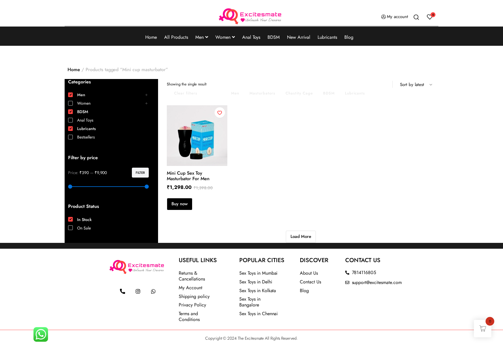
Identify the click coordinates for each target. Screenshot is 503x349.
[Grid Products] (378, 84)
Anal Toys (251, 37)
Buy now (179, 204)
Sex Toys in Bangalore (250, 302)
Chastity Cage (299, 93)
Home (151, 37)
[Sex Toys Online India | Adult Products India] (251, 16)
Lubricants (327, 37)
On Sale (84, 228)
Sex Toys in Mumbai (258, 273)
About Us (309, 273)
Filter (140, 172)
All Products (176, 37)
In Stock (214, 93)
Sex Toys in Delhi (255, 281)
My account (397, 16)
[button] (219, 112)
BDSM (274, 37)
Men (199, 37)
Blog (348, 37)
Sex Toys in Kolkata (257, 290)
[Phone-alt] (122, 291)
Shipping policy (194, 296)
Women (223, 37)
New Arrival (298, 37)
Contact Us (310, 281)
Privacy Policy (192, 304)
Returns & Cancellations (192, 276)
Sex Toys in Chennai (258, 313)
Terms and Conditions (189, 316)
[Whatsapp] (153, 291)
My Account (190, 287)
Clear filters (185, 93)
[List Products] (385, 84)
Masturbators (262, 93)
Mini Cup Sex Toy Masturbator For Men (188, 176)
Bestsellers (86, 137)
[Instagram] (138, 291)
